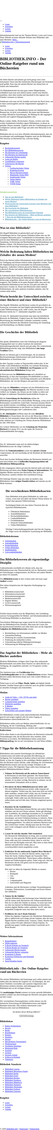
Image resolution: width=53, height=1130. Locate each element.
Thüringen (9, 1060)
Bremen (8, 1035)
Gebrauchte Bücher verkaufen (16, 952)
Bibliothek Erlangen (13, 1091)
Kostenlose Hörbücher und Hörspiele (19, 957)
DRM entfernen (11, 943)
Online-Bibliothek (12, 548)
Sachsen (8, 1053)
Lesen (7, 24)
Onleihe (8, 31)
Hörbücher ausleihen (13, 704)
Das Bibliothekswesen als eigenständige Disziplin (24, 212)
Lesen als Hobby (11, 159)
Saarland (8, 1051)
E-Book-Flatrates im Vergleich (17, 946)
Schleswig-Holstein (12, 1057)
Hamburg (8, 1037)
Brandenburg (10, 1033)
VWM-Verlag (15, 184)
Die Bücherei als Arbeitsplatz (16, 153)
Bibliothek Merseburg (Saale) (16, 1071)
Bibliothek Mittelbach (13, 1082)
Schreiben (9, 27)
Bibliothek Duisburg (13, 1085)
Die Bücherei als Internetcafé (16, 155)
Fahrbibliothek (10, 541)
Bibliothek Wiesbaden (13, 1087)
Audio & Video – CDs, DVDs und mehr (21, 697)
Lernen (7, 29)
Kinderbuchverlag (17, 170)
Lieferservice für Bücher (14, 164)
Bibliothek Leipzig (12, 1069)
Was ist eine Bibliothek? (14, 197)
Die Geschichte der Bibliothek (16, 208)
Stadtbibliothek (11, 550)
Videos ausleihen (11, 708)
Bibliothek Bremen (12, 1078)
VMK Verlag (15, 182)
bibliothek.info (12, 1129)
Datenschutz (34, 1129)
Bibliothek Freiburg (12, 1089)
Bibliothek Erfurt (11, 1076)
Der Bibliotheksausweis (14, 150)
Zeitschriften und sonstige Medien (18, 711)
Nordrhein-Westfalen (13, 1046)
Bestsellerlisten (11, 941)
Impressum (23, 1129)
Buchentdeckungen (12, 148)
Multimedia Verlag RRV (19, 175)
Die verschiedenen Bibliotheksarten (18, 210)
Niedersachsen (10, 1044)
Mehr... (15, 40)
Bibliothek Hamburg (13, 1080)
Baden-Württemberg (13, 1026)
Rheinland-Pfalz (11, 1048)
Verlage (8, 166)
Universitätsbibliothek (13, 552)
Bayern (8, 1028)
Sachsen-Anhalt (11, 1055)
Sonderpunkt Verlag (17, 177)
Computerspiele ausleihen (15, 702)
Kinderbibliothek (11, 545)
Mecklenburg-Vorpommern (15, 1042)
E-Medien (9, 706)
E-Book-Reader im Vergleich (16, 948)
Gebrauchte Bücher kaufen (15, 157)
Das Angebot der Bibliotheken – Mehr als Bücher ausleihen (28, 215)
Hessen (8, 1039)
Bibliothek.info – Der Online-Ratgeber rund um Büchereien (28, 219)
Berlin (7, 1031)
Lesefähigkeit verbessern (14, 161)
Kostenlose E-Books (13, 954)
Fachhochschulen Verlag (19, 168)
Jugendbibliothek (11, 543)
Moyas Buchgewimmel (19, 173)
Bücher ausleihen (11, 699)
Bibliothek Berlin (11, 1074)
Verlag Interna (15, 179)
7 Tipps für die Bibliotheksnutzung (18, 217)
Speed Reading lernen (13, 961)
